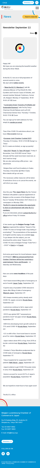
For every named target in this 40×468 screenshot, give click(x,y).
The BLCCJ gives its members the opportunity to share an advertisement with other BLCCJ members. (19, 207)
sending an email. (16, 122)
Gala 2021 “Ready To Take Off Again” (17, 151)
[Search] (37, 2)
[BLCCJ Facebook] (3, 453)
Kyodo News (27, 300)
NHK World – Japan (16, 363)
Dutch (13, 245)
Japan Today (17, 283)
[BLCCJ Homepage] (7, 8)
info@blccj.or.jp (12, 433)
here (32, 235)
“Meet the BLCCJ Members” (14, 87)
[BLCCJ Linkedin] (8, 453)
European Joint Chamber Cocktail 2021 (17, 138)
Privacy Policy (10, 463)
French (21, 245)
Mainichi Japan (9, 293)
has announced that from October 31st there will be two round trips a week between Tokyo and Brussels (18, 259)
